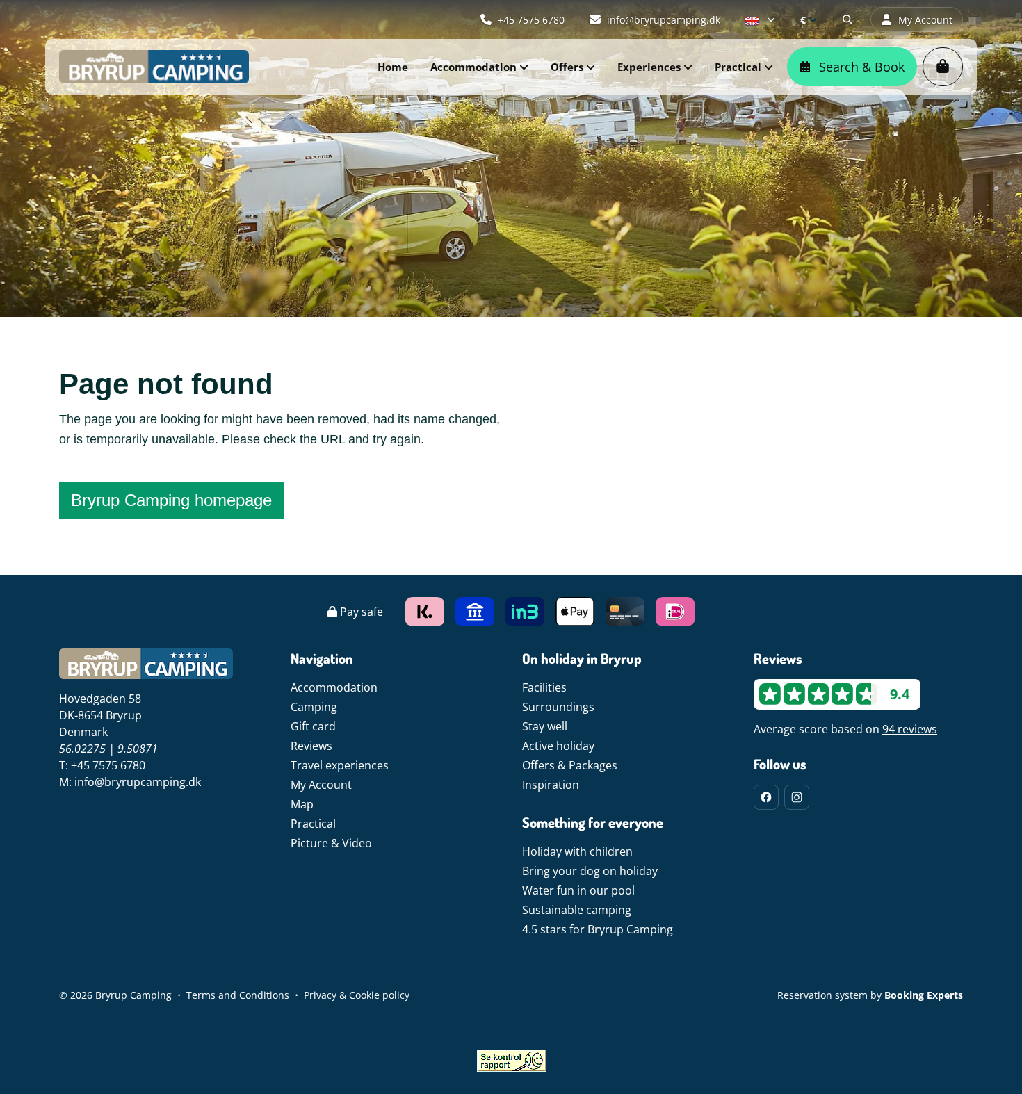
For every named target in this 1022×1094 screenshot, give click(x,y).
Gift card (313, 726)
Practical (313, 823)
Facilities (544, 687)
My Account (321, 784)
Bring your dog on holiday (590, 871)
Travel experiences (340, 765)
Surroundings (558, 707)
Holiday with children (577, 851)
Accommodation (334, 687)
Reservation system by (870, 995)
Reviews (311, 745)
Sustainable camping (576, 909)
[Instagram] (796, 797)
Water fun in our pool (578, 890)
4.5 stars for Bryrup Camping (597, 929)
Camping (314, 707)
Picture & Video (331, 843)
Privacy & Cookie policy (356, 995)
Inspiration (550, 784)
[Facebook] (766, 797)
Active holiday (558, 745)
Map (302, 804)
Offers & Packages (569, 765)
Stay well (544, 726)
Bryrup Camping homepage (171, 500)
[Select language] (760, 19)
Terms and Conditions (237, 995)
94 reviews (909, 729)
